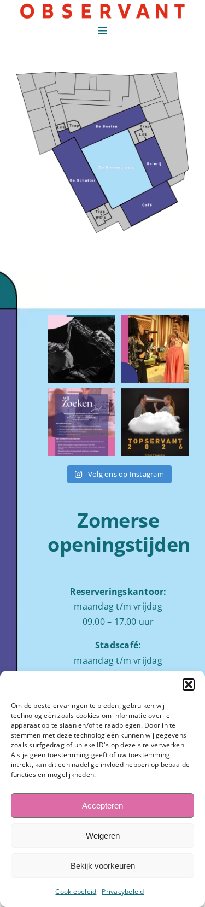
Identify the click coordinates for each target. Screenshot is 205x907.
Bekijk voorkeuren (103, 865)
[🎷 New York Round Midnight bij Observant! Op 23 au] (81, 349)
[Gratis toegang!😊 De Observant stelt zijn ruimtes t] (155, 422)
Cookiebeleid (75, 891)
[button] (188, 684)
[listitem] (80, 175)
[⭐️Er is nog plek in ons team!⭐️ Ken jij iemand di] (81, 422)
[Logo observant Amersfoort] (102, 7)
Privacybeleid (123, 891)
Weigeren (103, 835)
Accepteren (102, 805)
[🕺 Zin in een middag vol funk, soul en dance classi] (155, 349)
